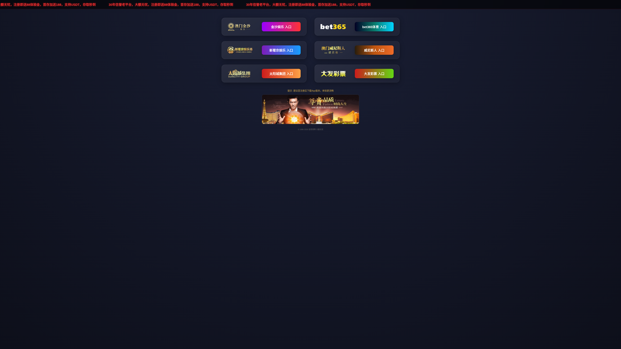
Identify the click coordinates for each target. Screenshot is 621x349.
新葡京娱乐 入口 (281, 50)
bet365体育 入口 (374, 27)
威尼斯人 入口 (374, 50)
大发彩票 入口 (374, 74)
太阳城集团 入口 (281, 74)
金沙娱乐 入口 (281, 27)
